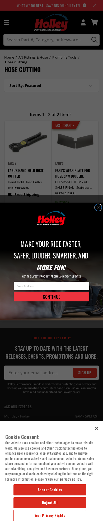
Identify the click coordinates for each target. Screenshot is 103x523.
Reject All (49, 502)
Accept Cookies (50, 489)
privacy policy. (71, 479)
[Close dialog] (98, 207)
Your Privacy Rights (50, 515)
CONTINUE (51, 296)
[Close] (96, 428)
